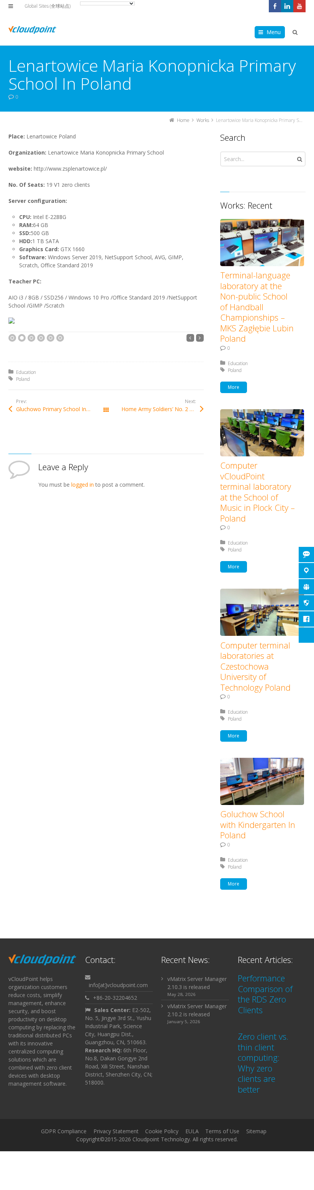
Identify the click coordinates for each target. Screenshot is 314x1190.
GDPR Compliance (64, 1131)
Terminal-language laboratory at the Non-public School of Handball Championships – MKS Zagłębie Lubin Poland (257, 306)
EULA (192, 1131)
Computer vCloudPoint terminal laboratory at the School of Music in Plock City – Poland (257, 491)
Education (26, 372)
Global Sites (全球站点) (47, 6)
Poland (23, 379)
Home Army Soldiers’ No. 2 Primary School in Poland (162, 409)
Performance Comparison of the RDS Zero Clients (265, 994)
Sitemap (256, 1131)
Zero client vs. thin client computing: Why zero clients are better (263, 1062)
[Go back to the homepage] (32, 30)
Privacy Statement (116, 1131)
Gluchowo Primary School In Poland (60, 409)
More (233, 387)
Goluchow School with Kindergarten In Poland (257, 824)
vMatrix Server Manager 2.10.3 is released (197, 983)
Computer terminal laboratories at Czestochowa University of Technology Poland (255, 666)
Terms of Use (222, 1131)
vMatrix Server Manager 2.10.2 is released (197, 1010)
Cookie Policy (161, 1131)
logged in (82, 484)
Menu (274, 32)
